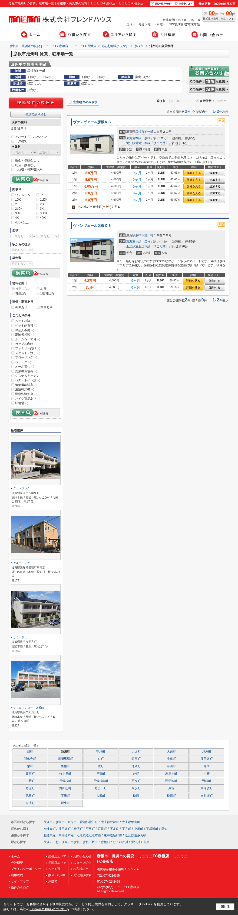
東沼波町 (207, 788)
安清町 (30, 803)
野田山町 (65, 788)
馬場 (171, 788)
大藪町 (171, 751)
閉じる (225, 906)
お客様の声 (80, 869)
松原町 (171, 795)
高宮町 (30, 773)
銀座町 (136, 758)
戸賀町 (100, 773)
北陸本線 (49, 835)
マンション (39, 136)
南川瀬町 (207, 795)
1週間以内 (47, 293)
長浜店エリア (57, 862)
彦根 (147, 138)
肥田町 (30, 795)
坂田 (95, 842)
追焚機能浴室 (26, 385)
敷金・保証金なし (27, 160)
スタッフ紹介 (82, 862)
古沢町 (100, 795)
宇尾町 (100, 751)
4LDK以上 (22, 222)
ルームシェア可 (27, 339)
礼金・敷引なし (25, 165)
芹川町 (171, 766)
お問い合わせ (82, 856)
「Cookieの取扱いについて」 (48, 909)
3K (42, 208)
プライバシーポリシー (26, 869)
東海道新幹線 (113, 835)
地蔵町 (136, 766)
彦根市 (139, 131)
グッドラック (21, 488)
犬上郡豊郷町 (110, 822)
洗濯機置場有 (26, 371)
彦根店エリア (57, 856)
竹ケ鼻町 (65, 773)
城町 (101, 766)
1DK (18, 199)
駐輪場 (21, 403)
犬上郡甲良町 (131, 822)
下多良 (114, 829)
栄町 (30, 766)
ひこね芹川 (161, 143)
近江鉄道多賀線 (135, 835)
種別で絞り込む (35, 114)
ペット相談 (24, 321)
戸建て (52, 881)
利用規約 (17, 875)
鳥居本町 (171, 773)
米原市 (72, 822)
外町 (136, 773)
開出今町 (30, 758)
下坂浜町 (152, 829)
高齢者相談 (24, 334)
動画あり (46, 307)
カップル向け (26, 343)
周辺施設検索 (82, 875)
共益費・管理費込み (28, 169)
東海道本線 (133, 138)
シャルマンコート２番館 (28, 707)
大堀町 (136, 751)
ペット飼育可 (26, 325)
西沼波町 (171, 781)
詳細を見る (194, 173)
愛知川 (165, 829)
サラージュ (20, 637)
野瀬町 (30, 788)
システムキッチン (29, 376)
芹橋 (207, 766)
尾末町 (206, 751)
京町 (101, 758)
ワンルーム (22, 195)
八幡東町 (49, 829)
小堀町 (138, 829)
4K (17, 217)
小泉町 (171, 758)
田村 (56, 842)
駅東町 (65, 803)
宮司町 (102, 829)
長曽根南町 (100, 781)
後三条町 (207, 758)
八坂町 (136, 788)
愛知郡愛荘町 (89, 822)
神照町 (78, 829)
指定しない (22, 288)
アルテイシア (21, 562)
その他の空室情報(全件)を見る (96, 207)
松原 (136, 795)
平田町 (65, 795)
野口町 (206, 781)
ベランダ (23, 362)
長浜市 (48, 822)
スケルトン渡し (27, 353)
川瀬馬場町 (65, 758)
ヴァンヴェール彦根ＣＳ (92, 225)
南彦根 (75, 842)
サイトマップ (20, 881)
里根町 (65, 766)
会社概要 (17, 862)
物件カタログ (20, 887)
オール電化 (24, 366)
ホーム (15, 856)
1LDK (43, 199)
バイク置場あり (27, 398)
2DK (43, 204)
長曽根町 (65, 781)
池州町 (148, 131)
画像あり (21, 307)
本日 (43, 288)
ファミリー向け (27, 348)
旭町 (30, 751)
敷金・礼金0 (56, 875)
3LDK (43, 213)
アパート (21, 136)
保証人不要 (24, 330)
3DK (18, 213)
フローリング (26, 357)
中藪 (207, 773)
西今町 (136, 781)
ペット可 (54, 869)
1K (42, 195)
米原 (146, 842)
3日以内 (20, 293)
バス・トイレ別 (27, 380)
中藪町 (30, 781)
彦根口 (105, 842)
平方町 (126, 829)
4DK (43, 217)
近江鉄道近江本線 (138, 143)
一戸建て (21, 141)
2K (17, 204)
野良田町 (101, 788)
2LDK (19, 208)
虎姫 (65, 842)
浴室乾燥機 (24, 389)
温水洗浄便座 (26, 394)
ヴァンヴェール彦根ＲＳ (92, 122)
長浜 (46, 842)
